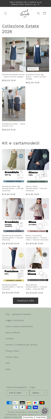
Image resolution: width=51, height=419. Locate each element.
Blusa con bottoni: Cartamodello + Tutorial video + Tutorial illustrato (37, 238)
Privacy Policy (12, 351)
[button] (5, 13)
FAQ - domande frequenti (18, 314)
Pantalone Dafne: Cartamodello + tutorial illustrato (12, 287)
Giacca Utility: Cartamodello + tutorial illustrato (36, 188)
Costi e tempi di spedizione (19, 326)
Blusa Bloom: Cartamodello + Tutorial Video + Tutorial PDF (36, 287)
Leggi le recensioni (14, 320)
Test (7, 363)
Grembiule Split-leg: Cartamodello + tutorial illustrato (12, 188)
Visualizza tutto (25, 300)
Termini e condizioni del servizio (21, 345)
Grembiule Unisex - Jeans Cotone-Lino (13, 125)
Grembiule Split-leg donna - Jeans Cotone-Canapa (36, 77)
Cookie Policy (12, 357)
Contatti (9, 339)
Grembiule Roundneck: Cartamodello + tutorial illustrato (12, 238)
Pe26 (7, 369)
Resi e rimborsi (12, 332)
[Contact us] (45, 411)
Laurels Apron (21, 412)
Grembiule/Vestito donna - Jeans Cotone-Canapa (13, 76)
